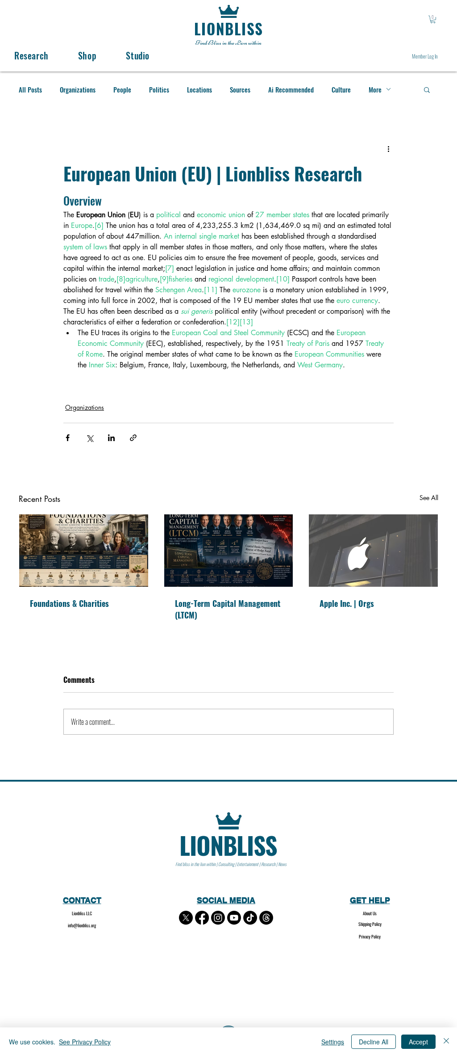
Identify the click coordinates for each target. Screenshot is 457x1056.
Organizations (78, 89)
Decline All (373, 1041)
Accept (418, 1041)
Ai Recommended (291, 89)
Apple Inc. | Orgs (347, 603)
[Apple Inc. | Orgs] (373, 550)
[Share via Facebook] (67, 437)
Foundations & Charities (69, 603)
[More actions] (388, 148)
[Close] (446, 1042)
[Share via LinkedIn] (111, 437)
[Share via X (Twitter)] (89, 437)
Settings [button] (332, 1041)
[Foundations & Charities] (83, 550)
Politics (159, 89)
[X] (186, 918)
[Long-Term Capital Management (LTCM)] (228, 550)
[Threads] (266, 918)
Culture (341, 89)
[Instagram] (218, 918)
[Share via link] (133, 437)
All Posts (30, 89)
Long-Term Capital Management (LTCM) (227, 609)
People (122, 89)
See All (429, 497)
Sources (240, 89)
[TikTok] (250, 918)
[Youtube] (234, 918)
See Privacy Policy (85, 1041)
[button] (432, 19)
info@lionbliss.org (82, 925)
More (375, 89)
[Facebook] (202, 918)
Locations (199, 89)
